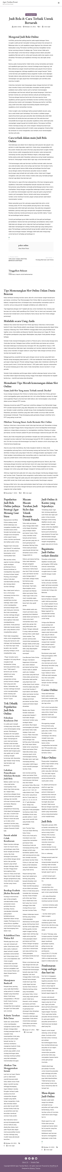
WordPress (53, 1166)
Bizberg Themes (35, 1168)
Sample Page (35, 1162)
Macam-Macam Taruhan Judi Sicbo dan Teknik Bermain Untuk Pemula (31, 509)
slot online (36, 396)
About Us (25, 1162)
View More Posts (23, 248)
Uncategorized (31, 15)
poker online (17, 27)
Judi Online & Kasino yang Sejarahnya (49, 502)
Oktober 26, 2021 (11, 1143)
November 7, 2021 (11, 493)
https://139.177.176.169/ (49, 953)
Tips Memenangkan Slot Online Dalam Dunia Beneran (29, 292)
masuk (18, 274)
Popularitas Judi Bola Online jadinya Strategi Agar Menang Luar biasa (12, 507)
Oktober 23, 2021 (30, 27)
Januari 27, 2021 (29, 1030)
